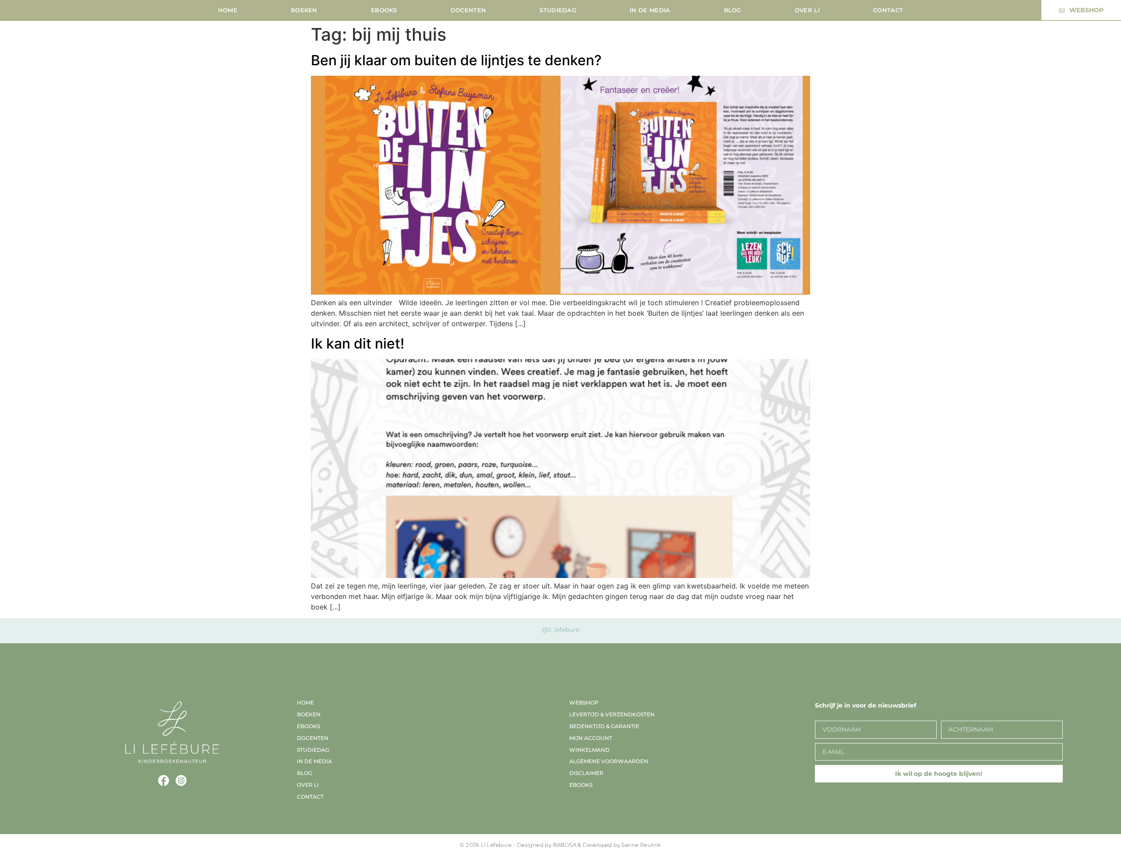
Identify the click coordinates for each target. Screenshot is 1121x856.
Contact (888, 10)
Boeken (304, 10)
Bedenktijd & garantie (604, 726)
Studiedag (557, 10)
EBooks (384, 10)
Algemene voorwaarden (608, 761)
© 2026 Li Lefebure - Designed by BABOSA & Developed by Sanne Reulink (560, 845)
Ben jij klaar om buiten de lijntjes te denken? (456, 60)
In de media (650, 10)
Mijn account (590, 738)
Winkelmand (589, 750)
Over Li (807, 10)
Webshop (584, 702)
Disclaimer (586, 773)
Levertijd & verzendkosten (612, 714)
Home (227, 10)
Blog (732, 10)
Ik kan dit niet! (357, 343)
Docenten (468, 10)
